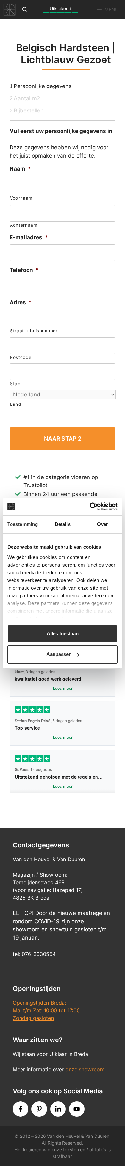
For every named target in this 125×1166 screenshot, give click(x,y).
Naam (20, 169)
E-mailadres (29, 237)
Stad (15, 383)
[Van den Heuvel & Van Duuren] (9, 9)
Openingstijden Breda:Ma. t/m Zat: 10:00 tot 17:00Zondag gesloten (46, 1010)
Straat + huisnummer (34, 330)
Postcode (20, 357)
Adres (21, 302)
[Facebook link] (20, 1109)
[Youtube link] (76, 1109)
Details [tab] (63, 524)
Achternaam (24, 225)
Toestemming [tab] (22, 524)
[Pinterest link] (39, 1109)
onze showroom (84, 1069)
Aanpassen (58, 654)
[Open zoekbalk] (25, 9)
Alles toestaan (63, 633)
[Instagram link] (58, 1109)
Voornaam (21, 197)
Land (15, 404)
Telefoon (24, 270)
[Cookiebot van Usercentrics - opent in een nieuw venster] (90, 506)
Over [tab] (102, 524)
